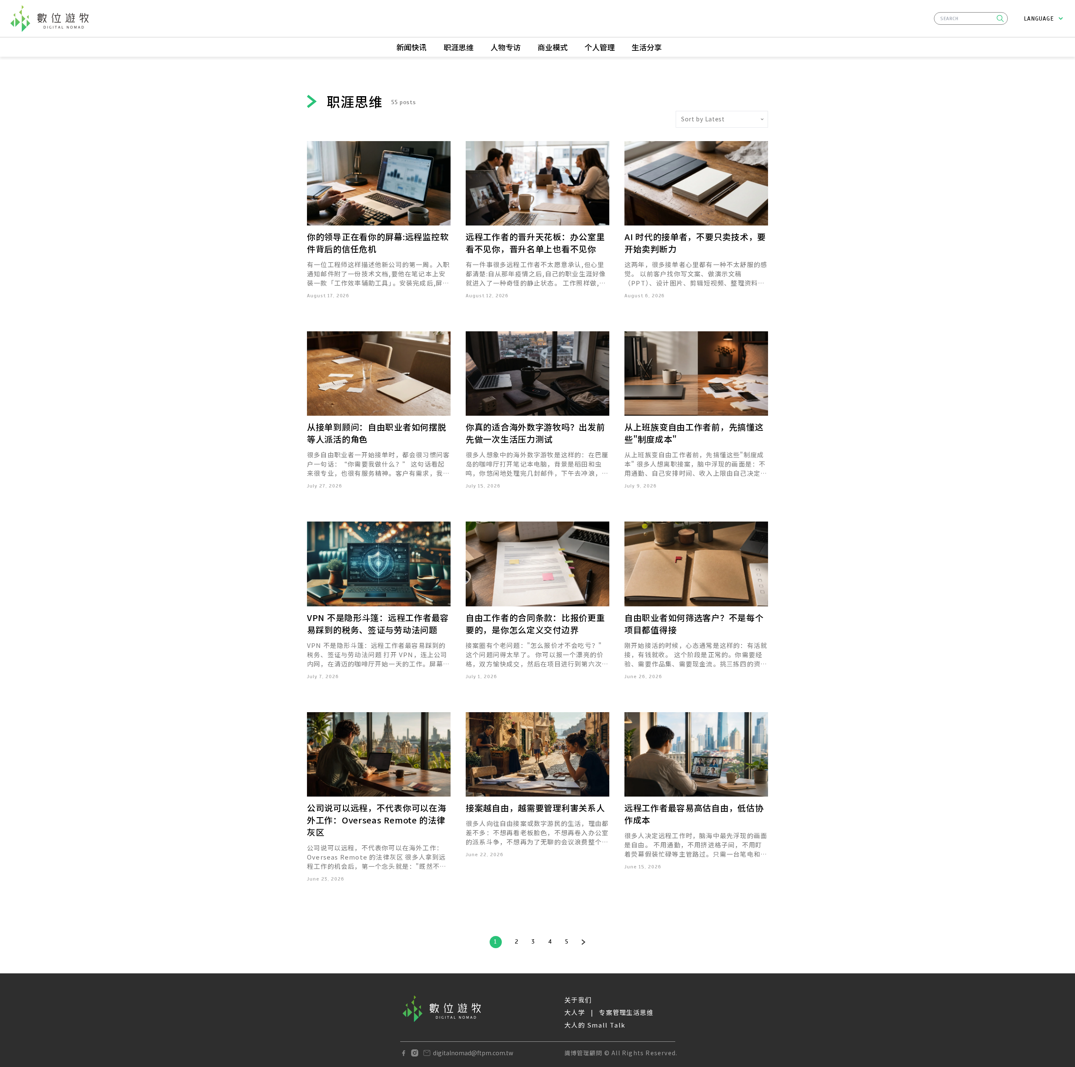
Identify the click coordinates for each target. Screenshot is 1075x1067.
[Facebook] (403, 1053)
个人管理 (600, 47)
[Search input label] (971, 17)
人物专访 (505, 47)
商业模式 (553, 47)
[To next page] (583, 942)
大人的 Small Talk (595, 1024)
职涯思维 (458, 47)
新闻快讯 (411, 47)
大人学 (574, 1012)
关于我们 (578, 999)
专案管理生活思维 (626, 1012)
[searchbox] (971, 18)
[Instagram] (414, 1053)
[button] (1000, 18)
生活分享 (647, 47)
